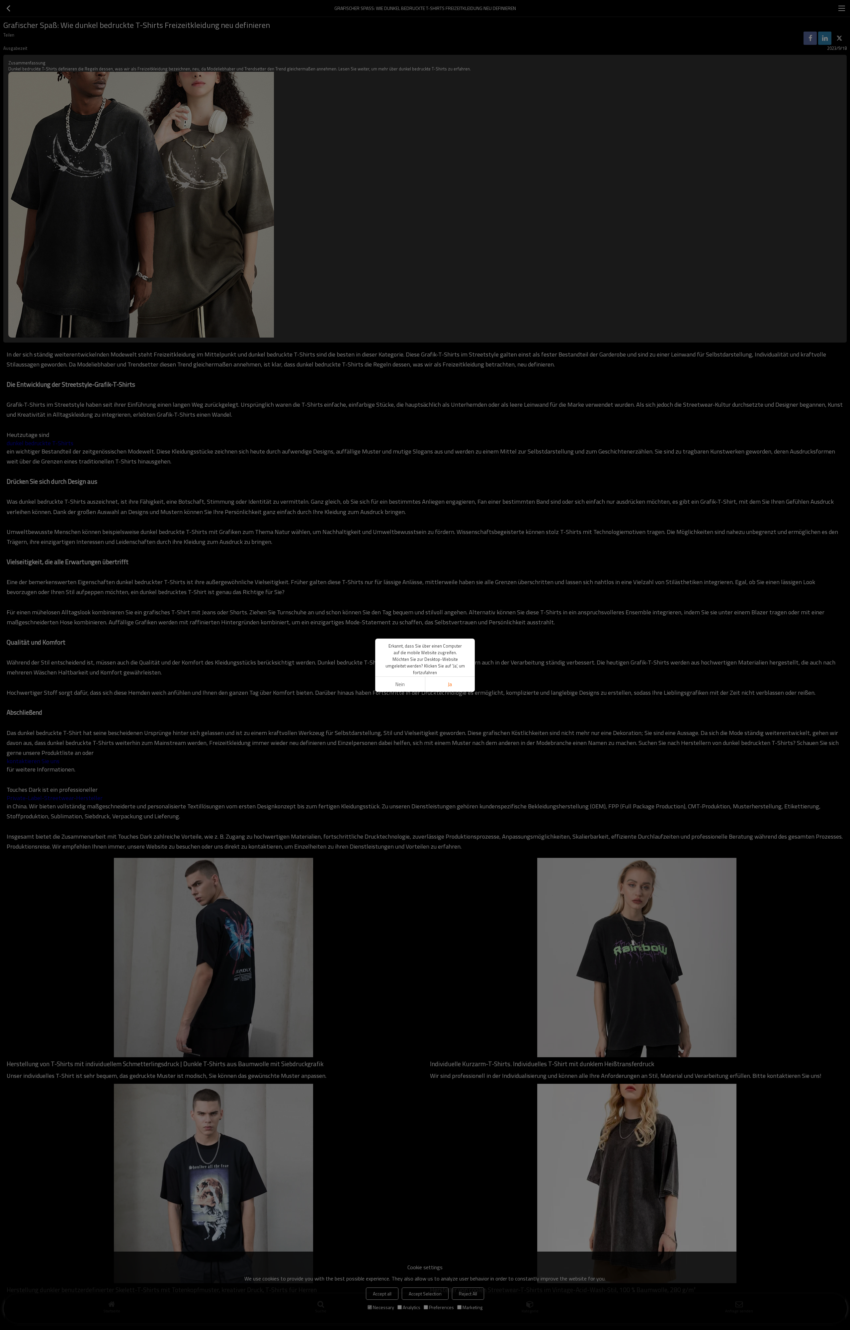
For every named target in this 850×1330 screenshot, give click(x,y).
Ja (450, 684)
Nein (400, 684)
